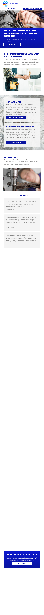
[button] (40, 3)
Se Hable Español (14, 3)
